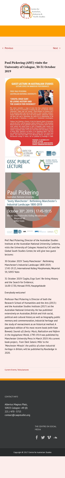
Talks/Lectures (23, 370)
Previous (9, 48)
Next (55, 48)
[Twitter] (43, 437)
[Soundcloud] (55, 437)
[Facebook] (37, 437)
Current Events (11, 370)
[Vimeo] (49, 437)
